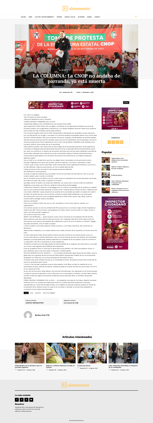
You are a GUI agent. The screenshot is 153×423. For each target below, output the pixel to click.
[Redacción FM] (28, 315)
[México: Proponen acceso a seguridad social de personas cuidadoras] (106, 190)
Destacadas (78, 70)
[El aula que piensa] (106, 175)
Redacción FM (67, 92)
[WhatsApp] (121, 142)
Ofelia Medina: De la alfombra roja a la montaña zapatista (119, 160)
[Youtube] (31, 400)
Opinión (90, 70)
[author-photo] (16, 370)
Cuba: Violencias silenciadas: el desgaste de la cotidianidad (120, 182)
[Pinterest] (117, 142)
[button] (124, 17)
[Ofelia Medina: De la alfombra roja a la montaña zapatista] (106, 160)
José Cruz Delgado (49, 293)
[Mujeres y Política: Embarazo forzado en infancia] (106, 167)
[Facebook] (109, 142)
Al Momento (64, 70)
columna (38, 293)
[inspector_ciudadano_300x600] (115, 249)
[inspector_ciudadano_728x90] (60, 108)
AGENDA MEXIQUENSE (35, 303)
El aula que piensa (116, 175)
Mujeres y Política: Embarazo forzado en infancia (120, 167)
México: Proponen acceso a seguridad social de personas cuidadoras (120, 190)
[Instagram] (22, 400)
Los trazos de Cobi (71, 303)
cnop (31, 293)
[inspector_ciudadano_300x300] (115, 129)
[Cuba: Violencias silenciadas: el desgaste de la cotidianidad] (106, 183)
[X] (113, 142)
